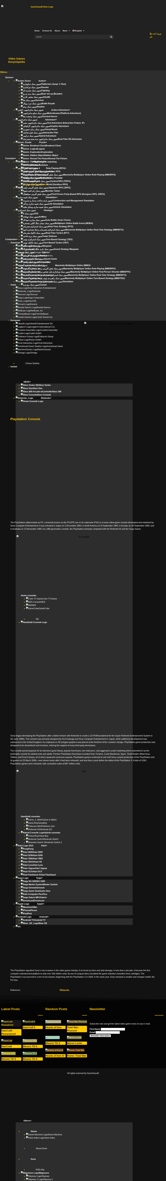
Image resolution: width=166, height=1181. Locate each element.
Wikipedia (64, 990)
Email (92, 1032)
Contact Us (47, 31)
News (65, 31)
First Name (95, 1029)
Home (37, 31)
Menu (4, 72)
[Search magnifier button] (111, 37)
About (57, 31)
